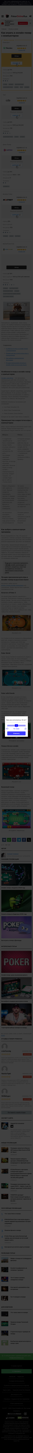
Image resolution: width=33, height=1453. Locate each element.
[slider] (16, 725)
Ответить (16, 733)
